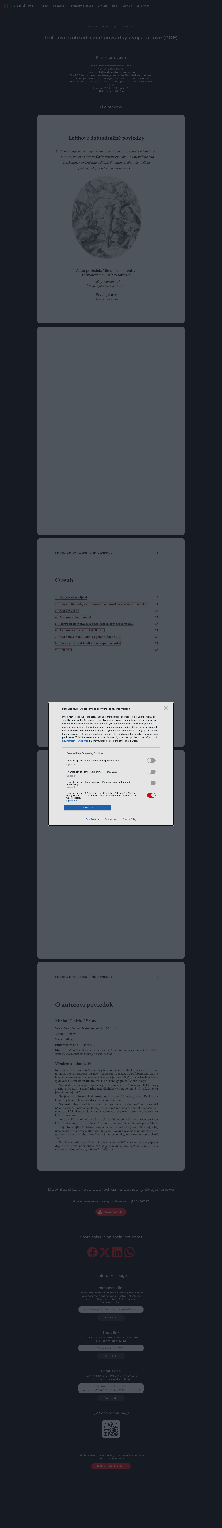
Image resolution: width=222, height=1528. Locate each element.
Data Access (111, 819)
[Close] (167, 709)
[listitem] (111, 753)
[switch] (151, 760)
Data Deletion (93, 819)
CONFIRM (88, 807)
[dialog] (111, 764)
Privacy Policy (129, 819)
